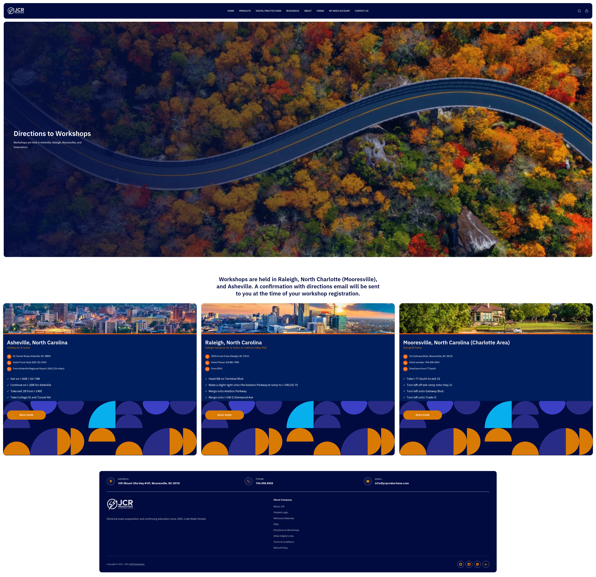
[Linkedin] (485, 564)
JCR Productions (136, 564)
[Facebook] (469, 564)
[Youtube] (477, 564)
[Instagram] (460, 564)
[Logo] (15, 11)
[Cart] (586, 10)
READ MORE (26, 415)
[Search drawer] (579, 10)
